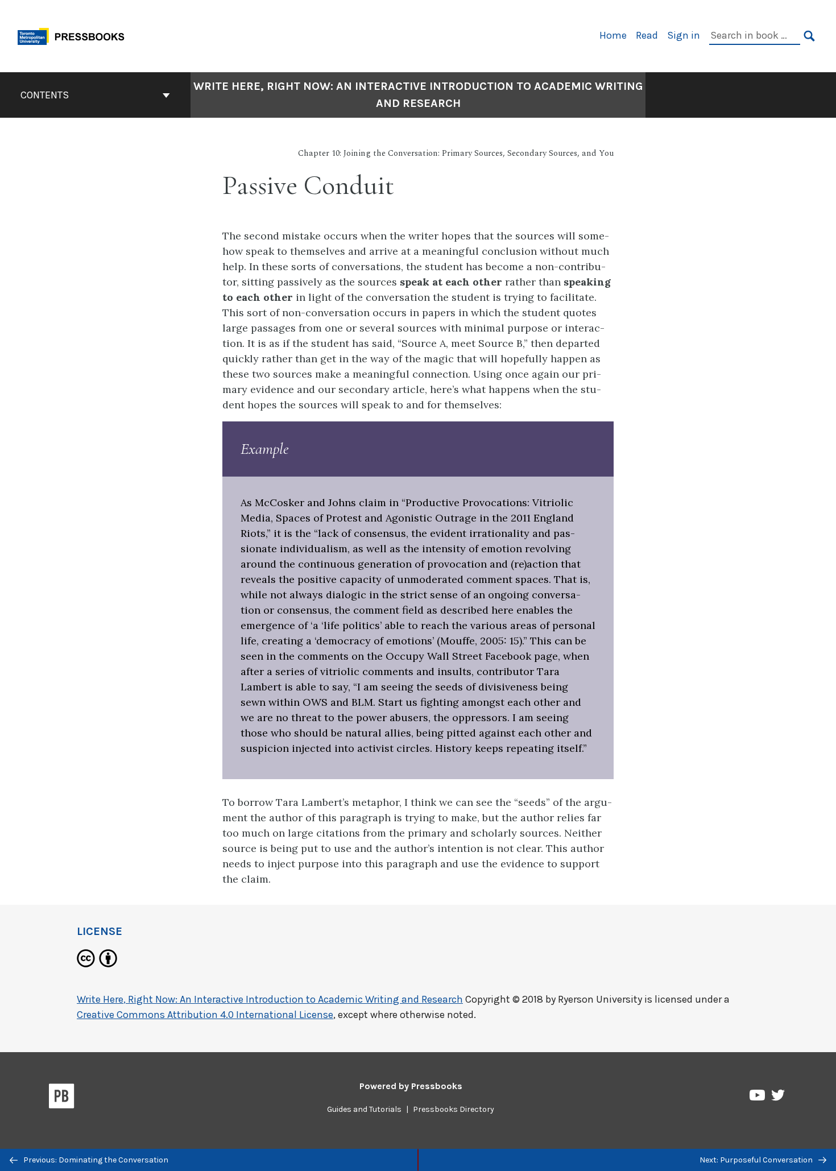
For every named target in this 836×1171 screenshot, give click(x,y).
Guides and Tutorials (364, 1109)
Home (613, 35)
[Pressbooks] (62, 1098)
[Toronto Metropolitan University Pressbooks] (75, 35)
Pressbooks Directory (453, 1109)
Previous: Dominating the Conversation (95, 1160)
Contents (44, 95)
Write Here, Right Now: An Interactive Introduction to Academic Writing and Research (418, 95)
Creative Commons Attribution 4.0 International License (205, 1014)
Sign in (683, 35)
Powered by (410, 1086)
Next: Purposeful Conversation (757, 1160)
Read (647, 35)
